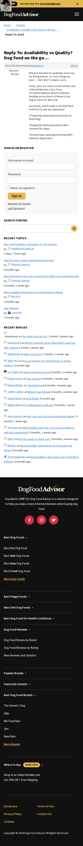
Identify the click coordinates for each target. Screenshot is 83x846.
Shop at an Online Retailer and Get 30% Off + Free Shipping (22, 777)
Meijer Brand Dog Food (37, 372)
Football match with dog (40, 405)
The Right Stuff (35, 385)
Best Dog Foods (14, 538)
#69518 (74, 65)
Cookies (9, 821)
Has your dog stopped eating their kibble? (51, 416)
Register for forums (19, 204)
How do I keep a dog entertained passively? (29, 260)
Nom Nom (10, 737)
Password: (14, 174)
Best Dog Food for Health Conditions (28, 619)
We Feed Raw (12, 721)
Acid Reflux (32, 399)
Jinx (6, 729)
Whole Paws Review (39, 392)
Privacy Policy (12, 814)
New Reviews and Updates (20, 656)
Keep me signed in (23, 188)
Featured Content (15, 684)
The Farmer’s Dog (14, 706)
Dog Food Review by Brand (20, 640)
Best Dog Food (15, 548)
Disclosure (10, 806)
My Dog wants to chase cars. (34, 439)
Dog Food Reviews (15, 630)
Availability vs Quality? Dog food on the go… (32, 30)
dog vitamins (11, 308)
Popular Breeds (14, 673)
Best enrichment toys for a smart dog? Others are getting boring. (41, 276)
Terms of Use (45, 806)
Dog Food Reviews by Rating (21, 648)
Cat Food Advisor (50, 4)
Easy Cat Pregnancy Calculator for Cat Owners (30, 244)
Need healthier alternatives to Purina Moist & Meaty (33, 292)
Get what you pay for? (35, 336)
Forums (20, 25)
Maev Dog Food (33, 354)
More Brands (12, 744)
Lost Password (16, 208)
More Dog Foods (14, 579)
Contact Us (44, 814)
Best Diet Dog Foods (17, 608)
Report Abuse (37, 65)
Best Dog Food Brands (18, 695)
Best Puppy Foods (15, 597)
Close (77, 4)
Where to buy (21, 765)
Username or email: (21, 160)
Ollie (6, 714)
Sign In (17, 196)
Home (7, 25)
